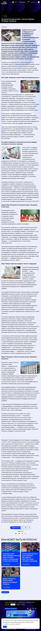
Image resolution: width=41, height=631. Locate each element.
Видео (23, 604)
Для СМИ (7, 604)
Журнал (18, 604)
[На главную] (4, 3)
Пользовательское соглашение (10, 629)
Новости (13, 604)
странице (20, 66)
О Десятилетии (21, 602)
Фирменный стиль (30, 602)
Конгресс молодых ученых (10, 602)
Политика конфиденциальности (31, 629)
